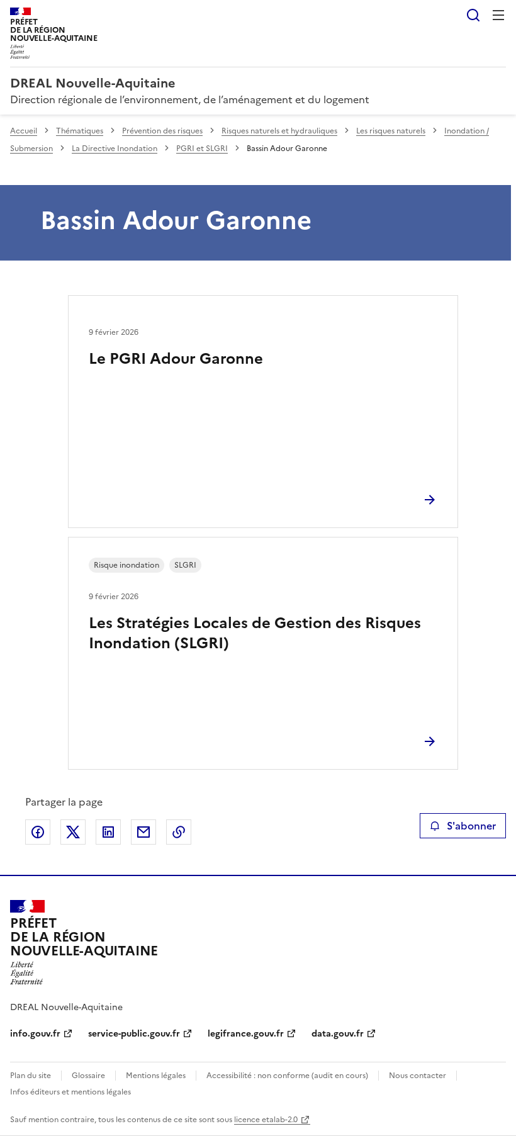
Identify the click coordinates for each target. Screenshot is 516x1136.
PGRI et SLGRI (202, 148)
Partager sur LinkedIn (108, 832)
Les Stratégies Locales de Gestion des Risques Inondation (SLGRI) (255, 633)
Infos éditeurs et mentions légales (70, 1092)
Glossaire (88, 1075)
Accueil (23, 131)
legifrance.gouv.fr (246, 1033)
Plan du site (30, 1075)
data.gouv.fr (337, 1033)
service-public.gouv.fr (134, 1033)
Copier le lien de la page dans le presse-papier (178, 832)
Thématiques (79, 131)
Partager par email (143, 832)
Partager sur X (73, 832)
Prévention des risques (162, 131)
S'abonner (471, 825)
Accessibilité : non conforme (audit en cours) (287, 1075)
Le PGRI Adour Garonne (176, 358)
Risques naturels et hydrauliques (279, 131)
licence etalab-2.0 (266, 1119)
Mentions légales (156, 1075)
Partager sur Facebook (37, 832)
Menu (498, 15)
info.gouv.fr (35, 1033)
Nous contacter (417, 1075)
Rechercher (473, 15)
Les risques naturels (390, 131)
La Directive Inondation (114, 148)
